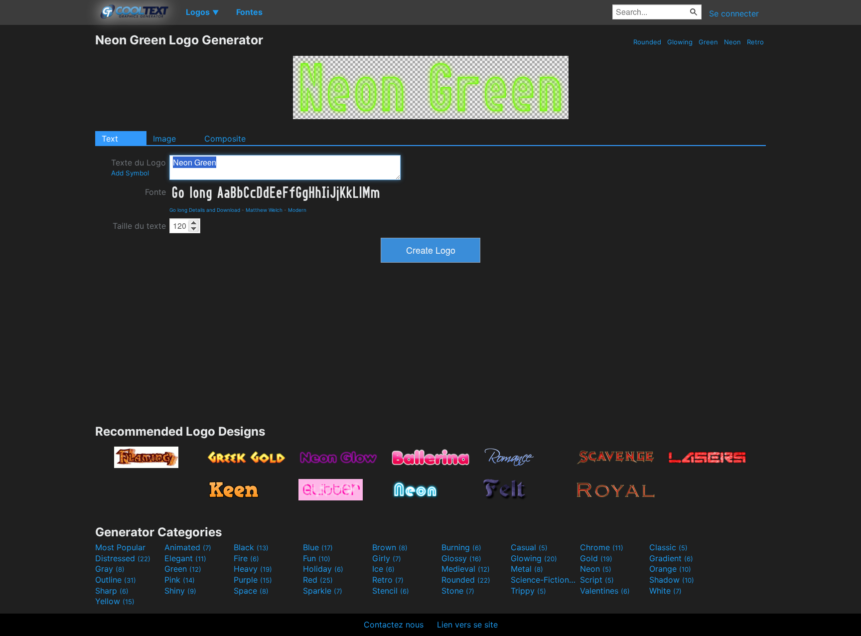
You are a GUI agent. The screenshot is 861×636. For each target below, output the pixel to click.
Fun (316, 558)
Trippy (528, 591)
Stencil (390, 591)
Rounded (647, 42)
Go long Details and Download (204, 210)
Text (110, 139)
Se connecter (734, 13)
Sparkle (322, 591)
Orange (670, 569)
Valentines (605, 591)
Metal (527, 569)
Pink (179, 580)
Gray (110, 569)
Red (318, 580)
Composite (225, 139)
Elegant (185, 558)
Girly (386, 558)
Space (251, 591)
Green (708, 42)
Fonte (155, 192)
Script (597, 580)
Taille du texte (139, 226)
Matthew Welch (264, 210)
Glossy (461, 558)
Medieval (465, 569)
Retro (755, 42)
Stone (457, 591)
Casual (529, 547)
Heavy (253, 569)
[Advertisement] (47, 181)
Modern (297, 210)
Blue (318, 547)
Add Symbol (130, 173)
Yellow (115, 601)
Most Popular (120, 547)
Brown (390, 547)
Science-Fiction (544, 580)
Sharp (112, 591)
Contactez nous (394, 625)
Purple (253, 580)
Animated (187, 547)
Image (164, 139)
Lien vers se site (467, 625)
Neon (732, 42)
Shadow (671, 580)
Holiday (323, 569)
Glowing (680, 42)
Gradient (671, 558)
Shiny (180, 591)
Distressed (122, 558)
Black (251, 547)
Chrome (601, 547)
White (665, 591)
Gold (596, 558)
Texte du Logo (138, 167)
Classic (668, 547)
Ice (383, 569)
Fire (246, 558)
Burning (461, 547)
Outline (115, 580)
